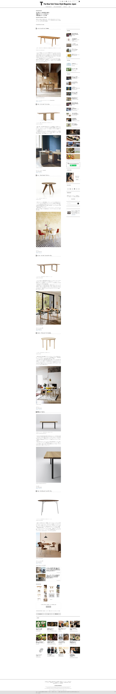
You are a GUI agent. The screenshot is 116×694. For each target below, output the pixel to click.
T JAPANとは (46, 681)
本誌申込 (77, 179)
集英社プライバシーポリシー (63, 681)
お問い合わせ (69, 681)
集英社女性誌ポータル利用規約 (55, 681)
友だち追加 (48, 606)
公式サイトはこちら (39, 101)
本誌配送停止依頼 (66, 682)
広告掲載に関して (52, 682)
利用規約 (50, 681)
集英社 (70, 682)
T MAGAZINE (61, 683)
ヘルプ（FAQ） (47, 682)
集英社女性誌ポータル (56, 683)
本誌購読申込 (61, 682)
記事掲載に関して (57, 682)
